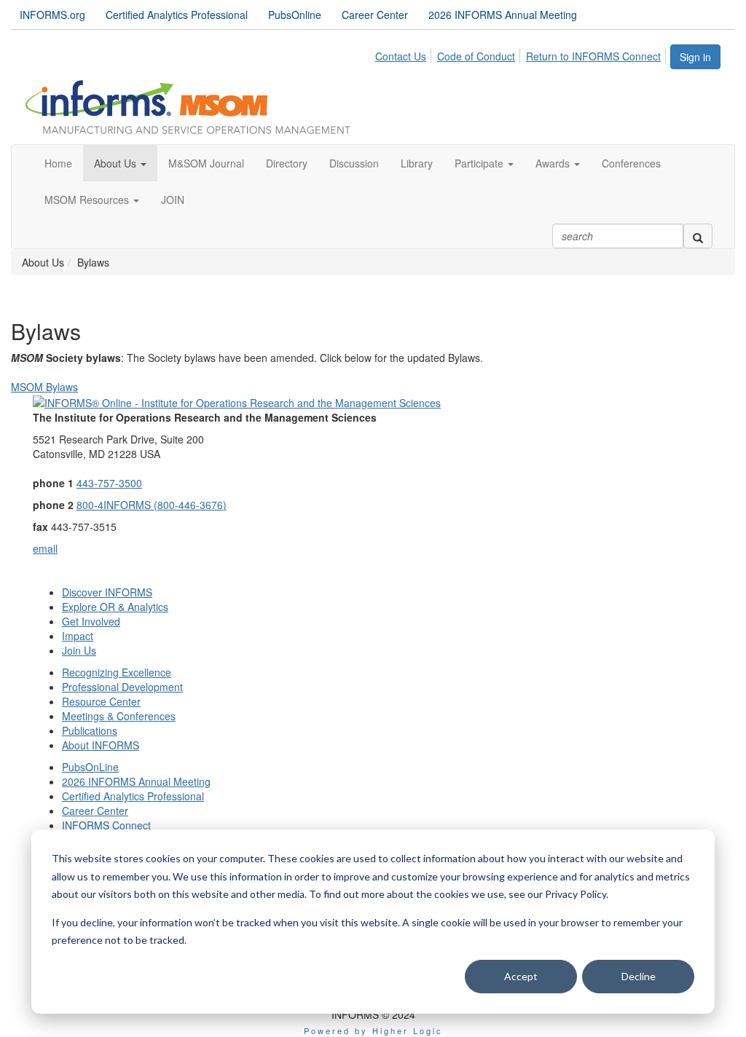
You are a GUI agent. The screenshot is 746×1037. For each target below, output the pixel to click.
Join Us (79, 650)
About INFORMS (100, 745)
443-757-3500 (109, 483)
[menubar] (522, 53)
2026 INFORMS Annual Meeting (502, 14)
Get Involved (91, 621)
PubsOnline (294, 14)
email (45, 548)
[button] (120, 163)
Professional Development (122, 686)
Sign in (695, 57)
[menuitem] (405, 53)
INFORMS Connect (106, 825)
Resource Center (101, 701)
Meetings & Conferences (119, 716)
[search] (697, 236)
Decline (638, 976)
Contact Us (400, 56)
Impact (77, 635)
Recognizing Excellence (116, 672)
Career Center (375, 14)
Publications (89, 730)
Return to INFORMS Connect (593, 56)
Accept (521, 976)
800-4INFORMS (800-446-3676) (151, 504)
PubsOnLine (90, 767)
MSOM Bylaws (44, 386)
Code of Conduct (476, 56)
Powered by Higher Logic (373, 1030)
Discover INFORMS (107, 592)
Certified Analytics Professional (177, 14)
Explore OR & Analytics (115, 606)
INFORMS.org (52, 14)
